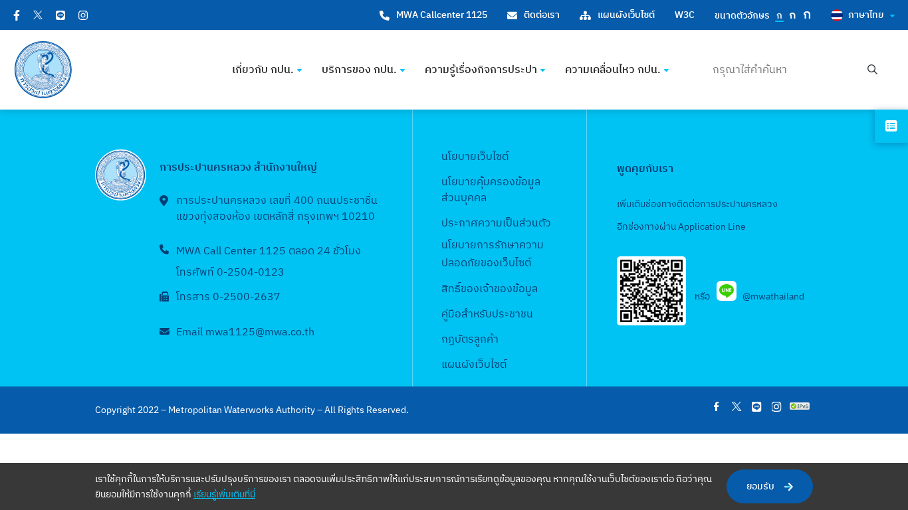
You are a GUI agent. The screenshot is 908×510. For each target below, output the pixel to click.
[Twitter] (38, 15)
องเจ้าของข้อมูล (502, 289)
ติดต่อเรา (542, 15)
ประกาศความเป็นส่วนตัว (496, 223)
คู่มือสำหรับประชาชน (487, 314)
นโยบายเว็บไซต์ (475, 157)
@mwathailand (773, 296)
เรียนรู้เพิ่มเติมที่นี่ (224, 494)
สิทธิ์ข (454, 289)
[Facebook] (16, 15)
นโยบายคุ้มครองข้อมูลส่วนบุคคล (490, 190)
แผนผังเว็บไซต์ (626, 15)
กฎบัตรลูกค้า (470, 340)
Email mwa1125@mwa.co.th (245, 332)
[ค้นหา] (872, 70)
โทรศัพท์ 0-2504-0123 (230, 273)
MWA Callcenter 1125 (441, 15)
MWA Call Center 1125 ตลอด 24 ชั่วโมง (268, 251)
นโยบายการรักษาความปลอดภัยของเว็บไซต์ (492, 254)
